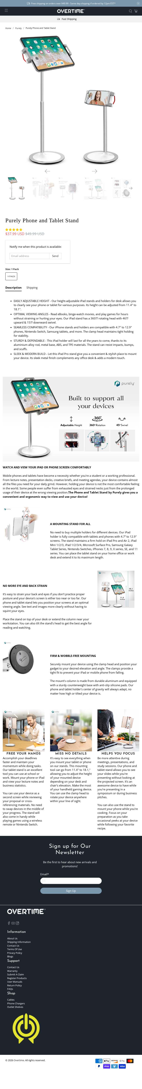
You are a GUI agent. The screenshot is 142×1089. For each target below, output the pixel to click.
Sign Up (71, 891)
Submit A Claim (15, 974)
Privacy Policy (14, 953)
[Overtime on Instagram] (17, 924)
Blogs (10, 956)
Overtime (19, 1060)
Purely (18, 28)
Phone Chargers (16, 1003)
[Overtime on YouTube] (13, 924)
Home (8, 28)
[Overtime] (71, 11)
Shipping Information (19, 942)
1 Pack (11, 276)
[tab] (13, 288)
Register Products (17, 978)
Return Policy (14, 985)
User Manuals (14, 981)
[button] (13, 229)
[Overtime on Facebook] (9, 924)
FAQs (10, 989)
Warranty (12, 971)
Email (44, 874)
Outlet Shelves (15, 1007)
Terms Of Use (14, 949)
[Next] (94, 171)
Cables (10, 999)
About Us (12, 938)
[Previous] (47, 171)
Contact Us (13, 945)
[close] (138, 3)
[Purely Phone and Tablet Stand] (71, 100)
